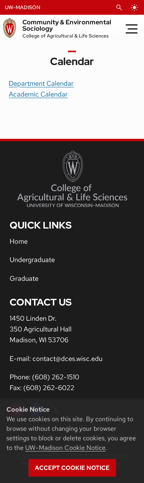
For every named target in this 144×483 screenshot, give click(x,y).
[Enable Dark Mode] (134, 7)
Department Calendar (41, 83)
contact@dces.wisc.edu (67, 358)
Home (19, 241)
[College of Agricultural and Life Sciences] (72, 179)
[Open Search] (119, 8)
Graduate (24, 278)
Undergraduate (32, 259)
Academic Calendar (38, 94)
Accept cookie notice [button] (72, 468)
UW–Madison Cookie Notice (65, 448)
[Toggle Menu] (132, 29)
